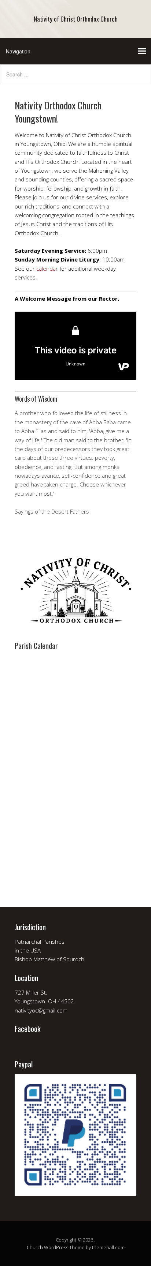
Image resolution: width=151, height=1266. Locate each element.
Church (35, 1247)
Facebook (27, 1028)
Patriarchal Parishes (40, 941)
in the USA (28, 950)
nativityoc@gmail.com (41, 1010)
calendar (47, 268)
